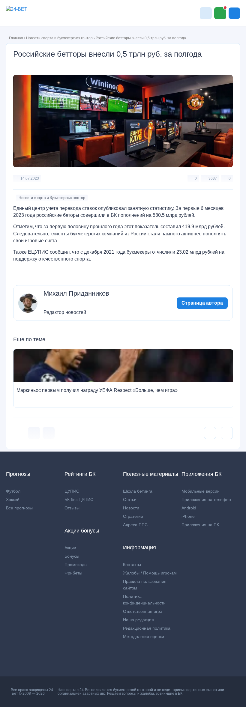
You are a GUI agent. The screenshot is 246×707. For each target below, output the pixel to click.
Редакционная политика (146, 628)
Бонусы (71, 556)
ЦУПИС (71, 491)
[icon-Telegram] (49, 433)
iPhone (188, 516)
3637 (212, 178)
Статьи (129, 499)
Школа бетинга (137, 491)
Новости (131, 508)
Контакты (132, 564)
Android (189, 508)
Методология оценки (143, 636)
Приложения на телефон (206, 499)
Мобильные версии (201, 491)
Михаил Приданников (76, 293)
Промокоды (75, 564)
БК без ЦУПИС (78, 499)
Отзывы (72, 508)
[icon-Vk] (34, 433)
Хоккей (13, 499)
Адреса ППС (135, 524)
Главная (16, 38)
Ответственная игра (142, 611)
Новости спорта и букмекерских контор (59, 38)
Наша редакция (138, 619)
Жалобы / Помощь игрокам (150, 573)
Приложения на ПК (200, 524)
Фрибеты (73, 573)
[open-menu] (234, 13)
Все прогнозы (19, 508)
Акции (70, 547)
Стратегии (133, 516)
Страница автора (202, 303)
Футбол (13, 491)
